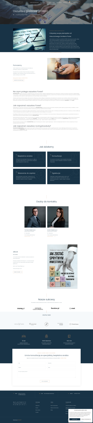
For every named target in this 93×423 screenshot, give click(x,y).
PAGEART (20, 420)
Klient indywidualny (54, 405)
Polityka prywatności (80, 421)
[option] (19, 324)
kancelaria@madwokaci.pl (49, 393)
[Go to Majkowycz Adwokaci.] (13, 14)
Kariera (37, 407)
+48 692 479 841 (76, 2)
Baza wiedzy (59, 2)
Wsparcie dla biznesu (54, 407)
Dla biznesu (42, 2)
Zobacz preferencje (86, 419)
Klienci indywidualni (34, 2)
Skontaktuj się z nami (18, 80)
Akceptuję (74, 419)
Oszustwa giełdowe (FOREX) (71, 405)
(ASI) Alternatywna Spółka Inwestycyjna (70, 408)
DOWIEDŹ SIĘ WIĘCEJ (27, 236)
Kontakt (65, 2)
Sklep (54, 2)
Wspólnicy (49, 2)
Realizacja (15, 420)
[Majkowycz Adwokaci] (18, 2)
